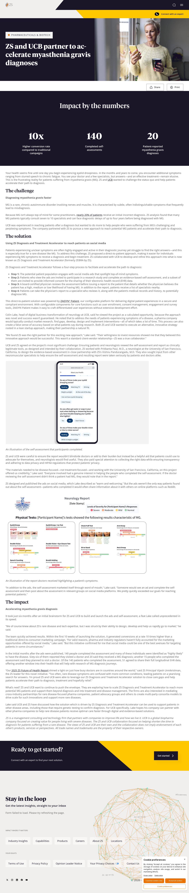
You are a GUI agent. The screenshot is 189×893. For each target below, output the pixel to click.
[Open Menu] (181, 4)
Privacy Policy (40, 863)
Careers (80, 840)
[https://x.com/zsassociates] (7, 880)
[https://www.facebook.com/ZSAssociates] (22, 880)
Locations (116, 840)
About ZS (98, 840)
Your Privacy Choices (102, 863)
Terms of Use (16, 863)
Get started (163, 755)
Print (177, 87)
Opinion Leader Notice (69, 863)
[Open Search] (174, 5)
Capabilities (42, 840)
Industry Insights (18, 840)
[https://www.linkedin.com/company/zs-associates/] (17, 880)
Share (157, 87)
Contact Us (133, 863)
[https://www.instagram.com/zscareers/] (12, 880)
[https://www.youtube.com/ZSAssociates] (26, 880)
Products (62, 840)
